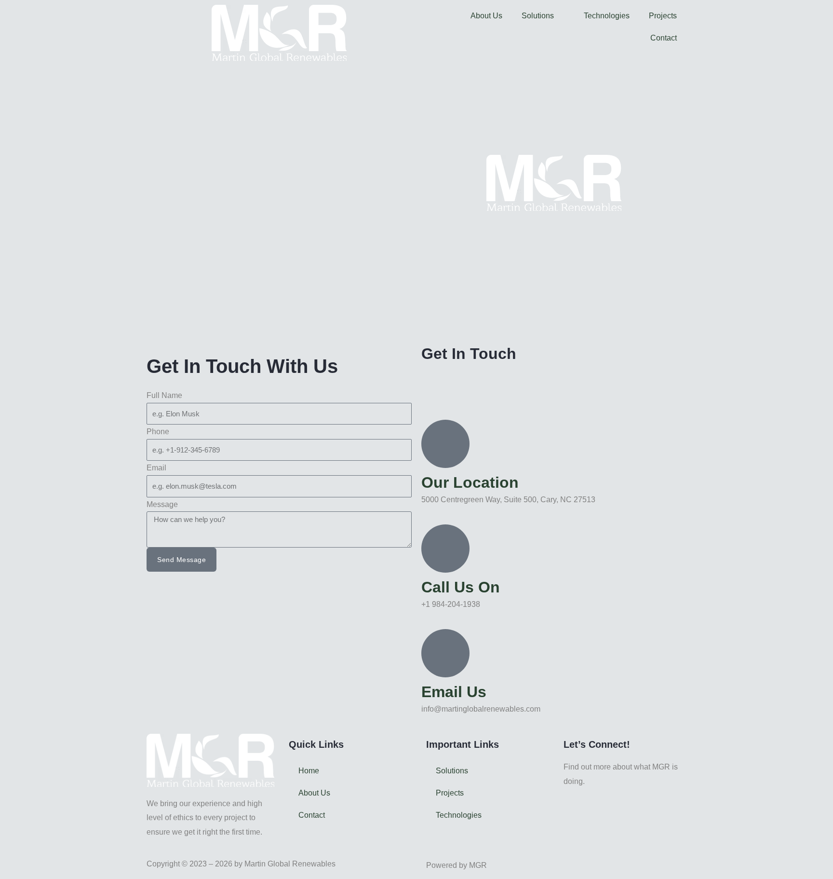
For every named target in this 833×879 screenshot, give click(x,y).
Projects (663, 16)
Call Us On (460, 587)
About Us (486, 16)
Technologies (607, 16)
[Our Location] (445, 444)
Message (162, 504)
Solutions (538, 16)
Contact (663, 38)
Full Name (164, 395)
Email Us (453, 691)
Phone (158, 431)
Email (156, 468)
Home (308, 771)
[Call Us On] (445, 548)
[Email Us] (445, 653)
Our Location (470, 482)
